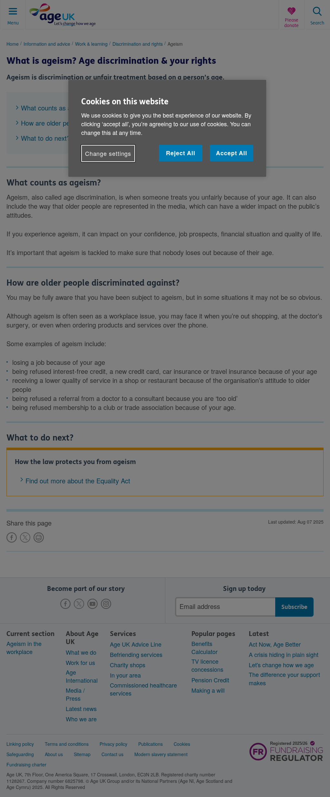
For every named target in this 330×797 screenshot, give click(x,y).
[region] (167, 128)
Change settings (108, 153)
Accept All (231, 153)
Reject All (180, 153)
